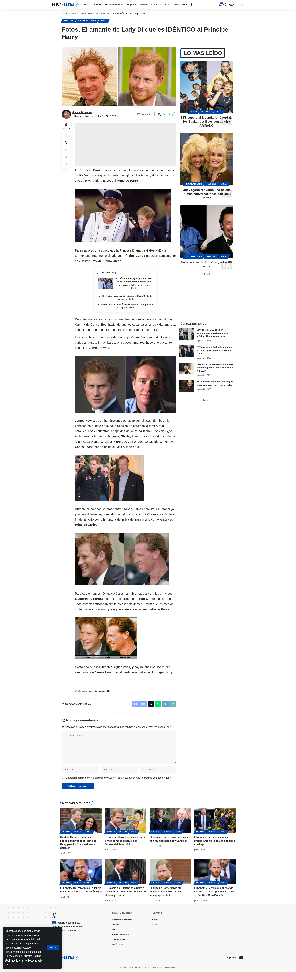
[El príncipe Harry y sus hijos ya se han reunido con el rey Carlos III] (170, 820)
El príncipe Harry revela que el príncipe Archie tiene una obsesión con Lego (214, 841)
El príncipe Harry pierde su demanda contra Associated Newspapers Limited (166, 891)
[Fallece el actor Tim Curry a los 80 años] (206, 231)
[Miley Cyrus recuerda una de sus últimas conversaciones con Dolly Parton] (206, 159)
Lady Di (93, 691)
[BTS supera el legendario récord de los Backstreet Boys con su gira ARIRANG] (206, 87)
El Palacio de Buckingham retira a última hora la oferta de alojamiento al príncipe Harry (125, 891)
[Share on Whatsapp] (164, 114)
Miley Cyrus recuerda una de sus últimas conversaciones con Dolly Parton (206, 194)
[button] (53, 947)
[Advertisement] (125, 144)
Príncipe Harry (105, 691)
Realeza (78, 832)
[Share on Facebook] (154, 114)
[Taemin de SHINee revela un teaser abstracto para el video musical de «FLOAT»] (186, 368)
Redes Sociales (87, 20)
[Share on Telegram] (169, 114)
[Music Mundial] (65, 4)
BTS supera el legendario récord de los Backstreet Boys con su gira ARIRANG (206, 121)
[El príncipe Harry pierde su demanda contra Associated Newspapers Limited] (170, 871)
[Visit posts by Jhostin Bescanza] (66, 114)
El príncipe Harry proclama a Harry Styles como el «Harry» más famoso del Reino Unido (125, 841)
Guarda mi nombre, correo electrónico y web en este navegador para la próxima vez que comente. (119, 777)
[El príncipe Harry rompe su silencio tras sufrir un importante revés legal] (81, 871)
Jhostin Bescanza (82, 112)
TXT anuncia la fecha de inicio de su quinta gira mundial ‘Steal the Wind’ (214, 350)
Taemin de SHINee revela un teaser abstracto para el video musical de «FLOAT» (215, 367)
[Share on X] (159, 114)
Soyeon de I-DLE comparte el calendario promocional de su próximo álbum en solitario (212, 333)
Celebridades (194, 184)
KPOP (194, 112)
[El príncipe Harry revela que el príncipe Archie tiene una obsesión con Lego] (215, 820)
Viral (104, 20)
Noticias (69, 20)
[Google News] (241, 957)
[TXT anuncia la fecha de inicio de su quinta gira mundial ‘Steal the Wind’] (186, 351)
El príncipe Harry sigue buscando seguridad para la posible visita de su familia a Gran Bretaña (214, 891)
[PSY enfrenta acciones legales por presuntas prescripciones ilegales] (186, 386)
